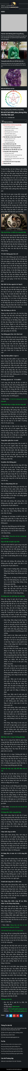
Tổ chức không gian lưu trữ (10, 126)
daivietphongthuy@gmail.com (17, 1009)
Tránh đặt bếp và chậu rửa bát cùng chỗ (12, 137)
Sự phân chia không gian (9, 140)
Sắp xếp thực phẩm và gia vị (10, 133)
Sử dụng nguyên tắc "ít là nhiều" (11, 135)
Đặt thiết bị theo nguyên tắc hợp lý (11, 128)
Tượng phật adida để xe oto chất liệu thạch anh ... (12, 61)
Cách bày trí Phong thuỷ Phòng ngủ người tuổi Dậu (12, 1053)
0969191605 (16, 1006)
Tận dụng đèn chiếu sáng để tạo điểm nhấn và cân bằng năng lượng (14, 159)
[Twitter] (10, 1015)
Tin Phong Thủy (9, 5)
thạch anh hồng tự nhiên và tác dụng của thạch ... (11, 1044)
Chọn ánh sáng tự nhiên (9, 153)
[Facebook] (7, 1015)
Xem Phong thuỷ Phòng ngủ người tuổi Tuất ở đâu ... (12, 1051)
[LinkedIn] (21, 1015)
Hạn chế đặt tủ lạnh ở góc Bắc (9, 144)
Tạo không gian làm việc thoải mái (11, 131)
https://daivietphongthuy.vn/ (18, 1011)
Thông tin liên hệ (7, 163)
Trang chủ (3, 5)
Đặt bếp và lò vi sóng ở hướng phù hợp (12, 147)
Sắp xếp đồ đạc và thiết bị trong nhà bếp (12, 125)
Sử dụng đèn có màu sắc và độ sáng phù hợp (13, 155)
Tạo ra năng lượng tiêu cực (10, 142)
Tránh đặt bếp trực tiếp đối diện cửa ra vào (12, 149)
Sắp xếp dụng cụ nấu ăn (9, 130)
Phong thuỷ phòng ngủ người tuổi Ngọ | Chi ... (11, 1046)
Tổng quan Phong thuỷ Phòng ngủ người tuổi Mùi (11, 1049)
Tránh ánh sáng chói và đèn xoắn (11, 156)
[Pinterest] (17, 1015)
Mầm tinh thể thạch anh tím (7, 88)
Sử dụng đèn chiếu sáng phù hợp (10, 151)
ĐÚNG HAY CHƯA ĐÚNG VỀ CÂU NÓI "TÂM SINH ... (11, 1061)
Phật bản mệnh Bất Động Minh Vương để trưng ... (12, 33)
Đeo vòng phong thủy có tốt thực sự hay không (12, 109)
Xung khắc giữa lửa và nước (10, 138)
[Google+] (14, 1015)
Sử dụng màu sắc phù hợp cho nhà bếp (12, 145)
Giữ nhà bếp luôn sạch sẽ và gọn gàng (11, 161)
